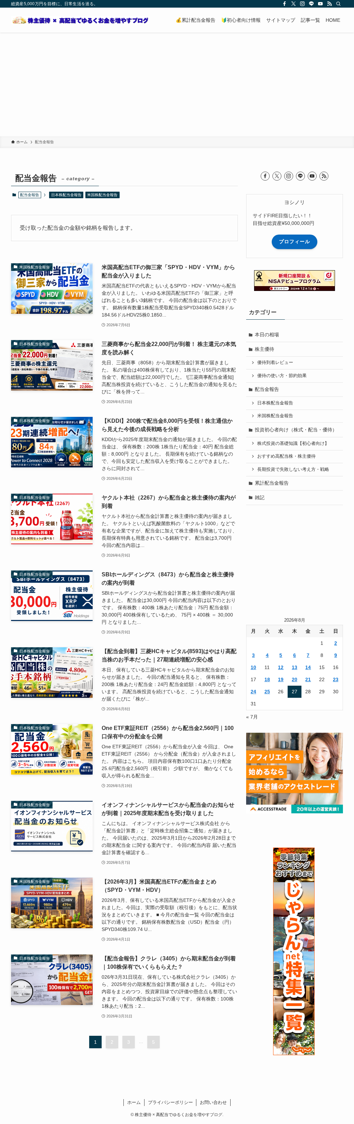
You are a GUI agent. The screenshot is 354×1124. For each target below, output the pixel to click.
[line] (311, 4)
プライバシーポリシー (170, 1102)
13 (294, 667)
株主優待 (264, 349)
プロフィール (294, 241)
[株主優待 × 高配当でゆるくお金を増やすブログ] (80, 20)
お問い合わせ (213, 1102)
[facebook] (284, 4)
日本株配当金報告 (66, 195)
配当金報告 (267, 389)
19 (280, 679)
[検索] (338, 4)
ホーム (134, 1102)
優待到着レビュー (275, 362)
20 (294, 679)
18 (267, 679)
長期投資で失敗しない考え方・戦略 (293, 469)
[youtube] (320, 4)
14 (308, 667)
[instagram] (302, 4)
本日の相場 (267, 334)
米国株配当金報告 (102, 195)
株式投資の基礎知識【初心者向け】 (293, 443)
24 (253, 691)
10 (253, 667)
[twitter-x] (293, 4)
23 (335, 679)
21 (308, 679)
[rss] (329, 4)
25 (267, 691)
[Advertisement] (177, 84)
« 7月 (252, 717)
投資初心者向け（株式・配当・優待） (296, 429)
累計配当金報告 (272, 483)
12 (280, 667)
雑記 (259, 497)
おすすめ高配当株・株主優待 (286, 456)
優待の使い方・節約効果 (282, 375)
